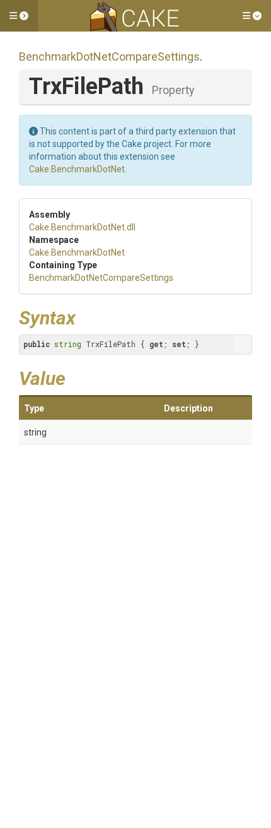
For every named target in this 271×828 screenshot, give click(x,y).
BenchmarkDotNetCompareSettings (109, 56)
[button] (19, 16)
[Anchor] (85, 316)
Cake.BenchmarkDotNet (77, 169)
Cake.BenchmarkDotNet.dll (82, 227)
